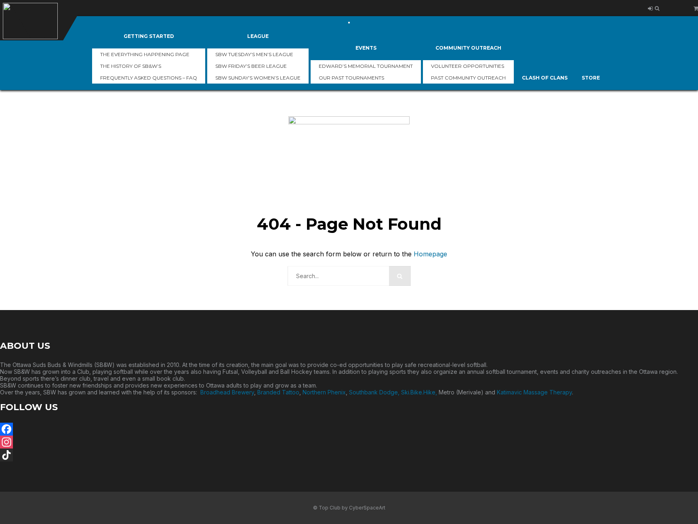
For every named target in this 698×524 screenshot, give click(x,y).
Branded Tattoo (278, 392)
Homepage (430, 254)
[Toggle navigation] (349, 22)
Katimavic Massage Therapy (534, 392)
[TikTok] (349, 455)
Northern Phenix (324, 392)
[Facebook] (349, 429)
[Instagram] (349, 442)
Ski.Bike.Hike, (420, 392)
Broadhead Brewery (227, 392)
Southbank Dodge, (375, 392)
